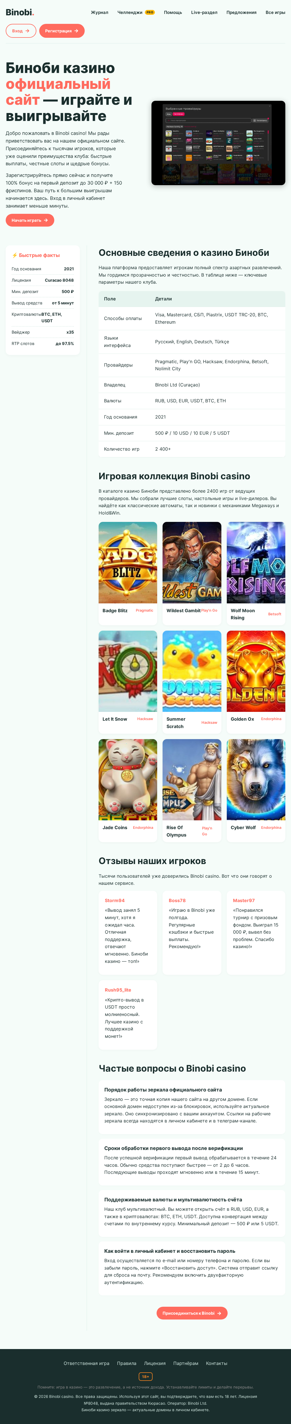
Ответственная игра (86, 1363)
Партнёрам (185, 1363)
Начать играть (26, 220)
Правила (126, 1363)
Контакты (216, 1363)
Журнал (99, 12)
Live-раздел (204, 12)
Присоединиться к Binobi (189, 1313)
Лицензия (155, 1363)
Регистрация (58, 30)
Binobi (20, 12)
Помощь (173, 12)
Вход (17, 30)
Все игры (275, 12)
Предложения (241, 12)
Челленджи (135, 12)
